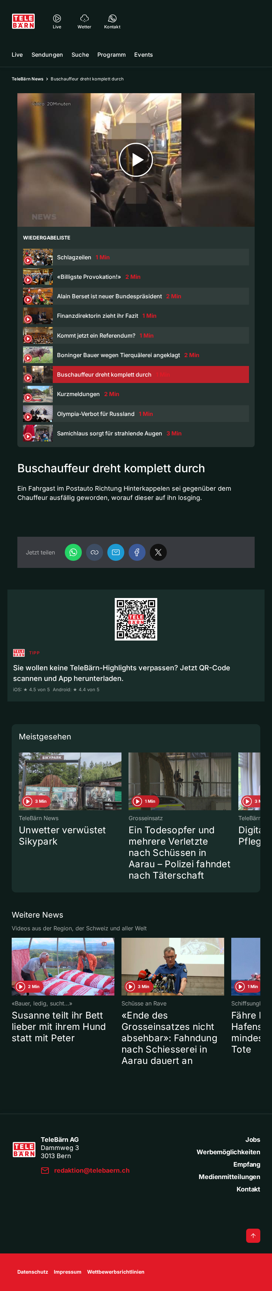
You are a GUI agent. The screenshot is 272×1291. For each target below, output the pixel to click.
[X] (158, 552)
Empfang (246, 1164)
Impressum (67, 1272)
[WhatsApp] (73, 552)
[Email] (115, 552)
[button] (94, 552)
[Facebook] (137, 552)
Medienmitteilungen (229, 1176)
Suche (80, 54)
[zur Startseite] (23, 21)
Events (143, 54)
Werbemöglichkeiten (228, 1152)
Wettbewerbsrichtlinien (115, 1272)
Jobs (252, 1139)
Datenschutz (32, 1272)
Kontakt (248, 1189)
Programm (111, 54)
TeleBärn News (28, 78)
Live (17, 54)
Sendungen (47, 54)
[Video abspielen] (136, 160)
